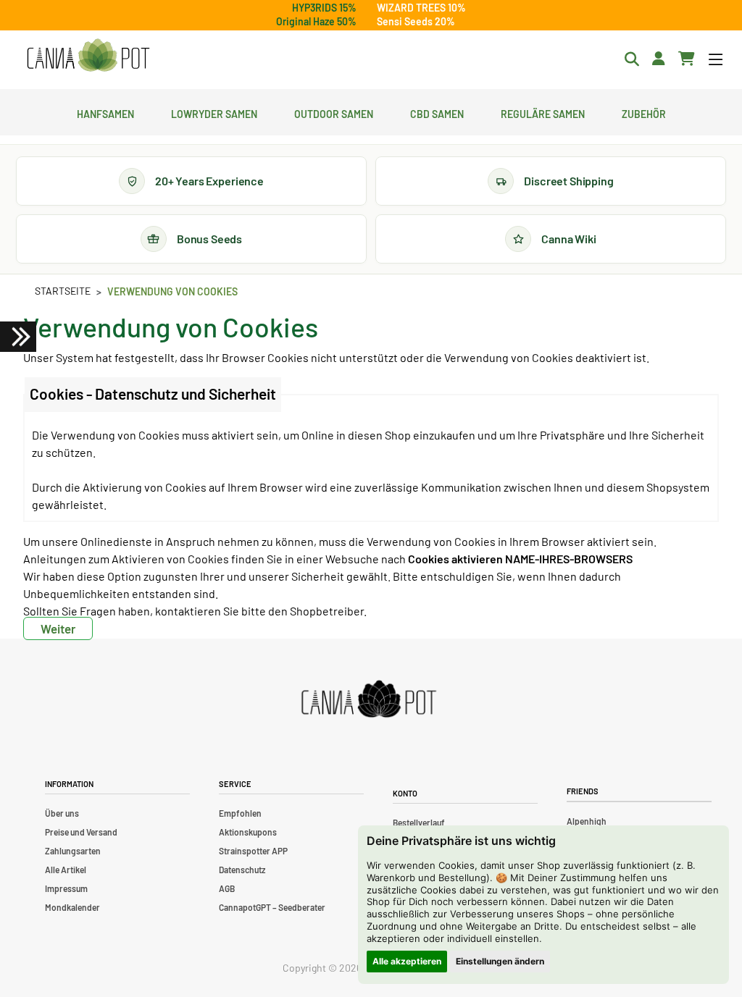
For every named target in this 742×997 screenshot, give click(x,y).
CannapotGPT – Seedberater (272, 907)
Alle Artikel (65, 869)
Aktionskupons (248, 832)
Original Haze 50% (316, 21)
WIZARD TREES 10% (421, 7)
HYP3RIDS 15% (324, 7)
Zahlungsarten (73, 850)
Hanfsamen (105, 112)
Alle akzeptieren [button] (406, 961)
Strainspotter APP (253, 850)
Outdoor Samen (333, 112)
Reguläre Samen (543, 112)
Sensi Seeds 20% (416, 21)
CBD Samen (437, 112)
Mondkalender (72, 907)
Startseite (63, 291)
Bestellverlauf (419, 822)
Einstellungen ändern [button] (500, 961)
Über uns (62, 813)
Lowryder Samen (214, 112)
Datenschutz (242, 869)
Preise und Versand (81, 832)
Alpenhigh (586, 821)
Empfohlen (240, 813)
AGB (227, 888)
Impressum (66, 888)
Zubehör (644, 112)
